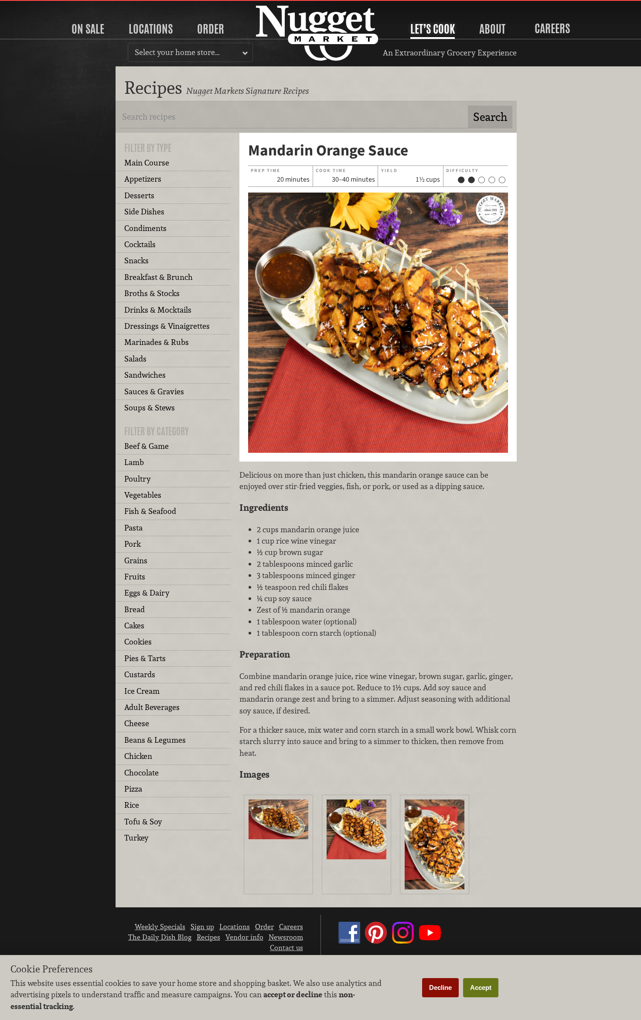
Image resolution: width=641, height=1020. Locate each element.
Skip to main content (41, 7)
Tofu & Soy (143, 822)
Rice (131, 805)
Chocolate (141, 773)
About (492, 29)
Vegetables (142, 495)
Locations (151, 29)
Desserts (139, 195)
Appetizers (142, 179)
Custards (139, 674)
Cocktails (140, 244)
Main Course (146, 163)
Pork (132, 544)
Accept (480, 987)
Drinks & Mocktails (157, 310)
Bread (134, 609)
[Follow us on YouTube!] (430, 941)
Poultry (137, 479)
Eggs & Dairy (147, 593)
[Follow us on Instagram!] (403, 941)
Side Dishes (144, 212)
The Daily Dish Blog (159, 937)
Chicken (138, 756)
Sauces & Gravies (154, 391)
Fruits (134, 577)
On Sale (88, 29)
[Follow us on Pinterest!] (376, 941)
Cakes (134, 625)
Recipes (208, 937)
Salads (135, 359)
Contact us (286, 947)
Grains (135, 560)
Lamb (134, 462)
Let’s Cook (432, 29)
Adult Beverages (152, 707)
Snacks (136, 260)
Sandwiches (145, 375)
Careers (552, 28)
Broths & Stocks (152, 293)
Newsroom (286, 937)
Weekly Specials (160, 926)
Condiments (145, 228)
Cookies (138, 642)
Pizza (133, 789)
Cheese (136, 723)
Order (210, 29)
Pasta (133, 528)
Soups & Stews (149, 408)
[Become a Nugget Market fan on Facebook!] (349, 941)
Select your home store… (177, 52)
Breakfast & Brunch (158, 277)
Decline (440, 987)
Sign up (202, 926)
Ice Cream (142, 691)
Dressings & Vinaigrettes (167, 326)
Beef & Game (146, 446)
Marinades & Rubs (156, 342)
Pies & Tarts (145, 658)
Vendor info (244, 937)
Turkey (136, 838)
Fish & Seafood (150, 511)
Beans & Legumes (155, 740)
